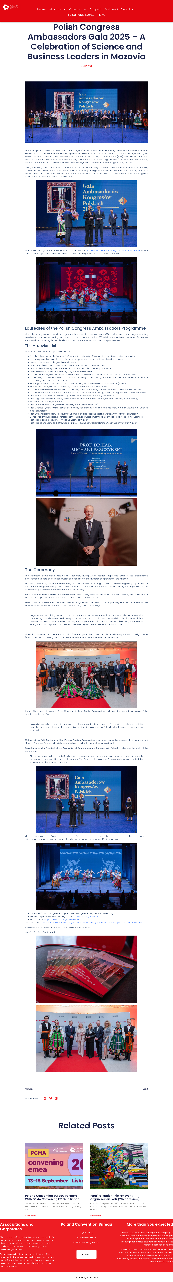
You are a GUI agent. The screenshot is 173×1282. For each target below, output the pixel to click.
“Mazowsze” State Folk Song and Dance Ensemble (113, 250)
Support (95, 9)
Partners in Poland (117, 9)
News (101, 15)
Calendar (75, 9)
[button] (45, 1098)
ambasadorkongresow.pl (85, 916)
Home (41, 9)
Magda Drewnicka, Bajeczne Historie (62, 919)
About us (55, 9)
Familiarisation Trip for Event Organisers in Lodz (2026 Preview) (115, 1197)
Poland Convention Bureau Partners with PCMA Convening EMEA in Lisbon (52, 1197)
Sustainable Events (81, 15)
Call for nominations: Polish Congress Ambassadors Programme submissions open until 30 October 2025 (91, 922)
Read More (30, 1216)
